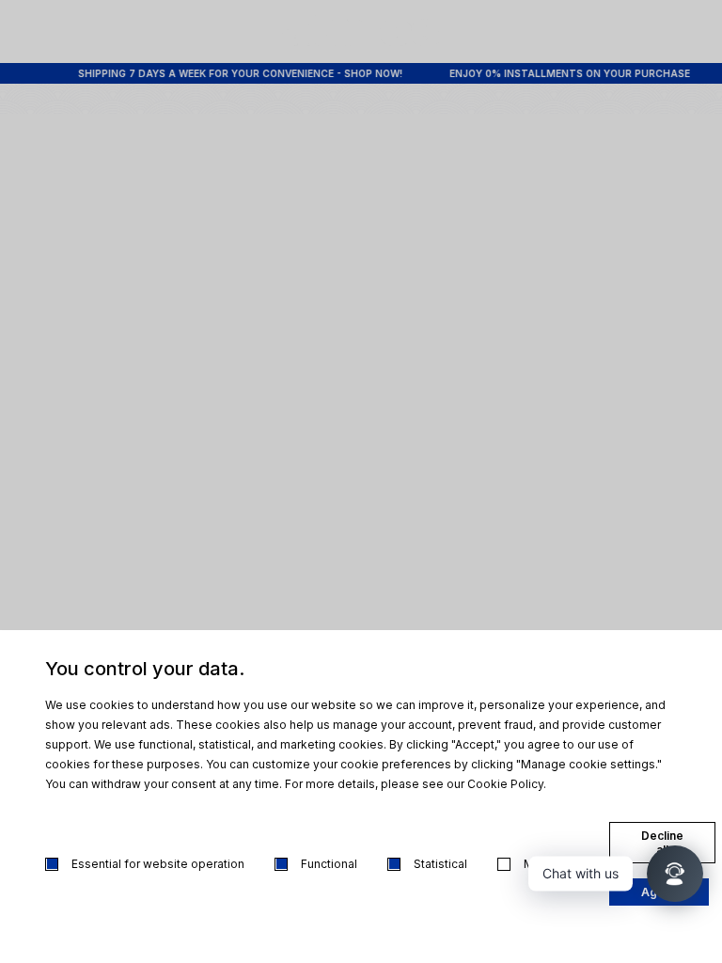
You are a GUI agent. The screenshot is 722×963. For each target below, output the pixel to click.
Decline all (662, 843)
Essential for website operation (157, 864)
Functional (329, 864)
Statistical (440, 864)
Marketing (551, 864)
